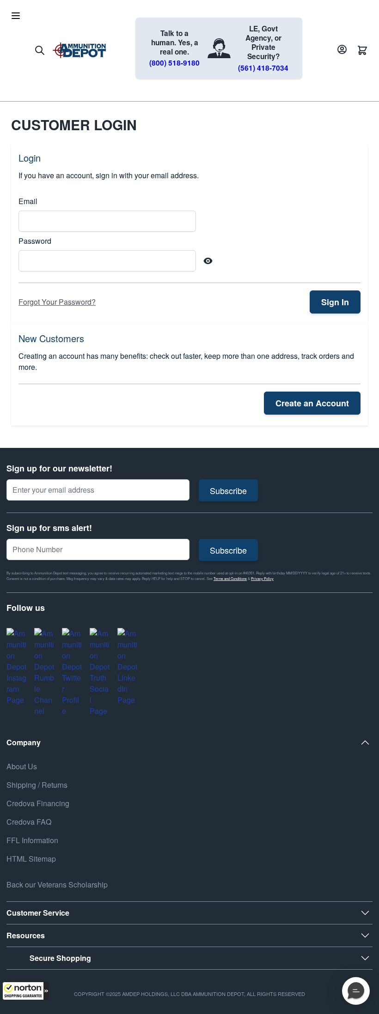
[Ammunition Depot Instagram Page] (16, 667)
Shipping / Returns (36, 784)
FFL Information (32, 840)
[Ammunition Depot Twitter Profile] (72, 672)
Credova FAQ (28, 821)
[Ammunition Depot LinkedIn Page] (127, 667)
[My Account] (340, 50)
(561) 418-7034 (263, 68)
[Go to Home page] (79, 50)
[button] (25, 991)
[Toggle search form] (39, 50)
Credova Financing (37, 803)
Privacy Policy (262, 578)
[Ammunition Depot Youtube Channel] (44, 672)
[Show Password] (208, 261)
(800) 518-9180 (174, 63)
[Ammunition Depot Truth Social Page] (100, 672)
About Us (21, 766)
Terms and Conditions (230, 578)
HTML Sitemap (31, 858)
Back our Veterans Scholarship (57, 884)
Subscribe (228, 490)
